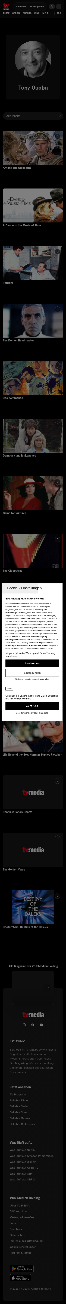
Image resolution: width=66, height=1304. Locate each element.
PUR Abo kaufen (32, 706)
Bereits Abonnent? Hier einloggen (32, 713)
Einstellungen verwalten (32, 673)
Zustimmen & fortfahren (32, 663)
